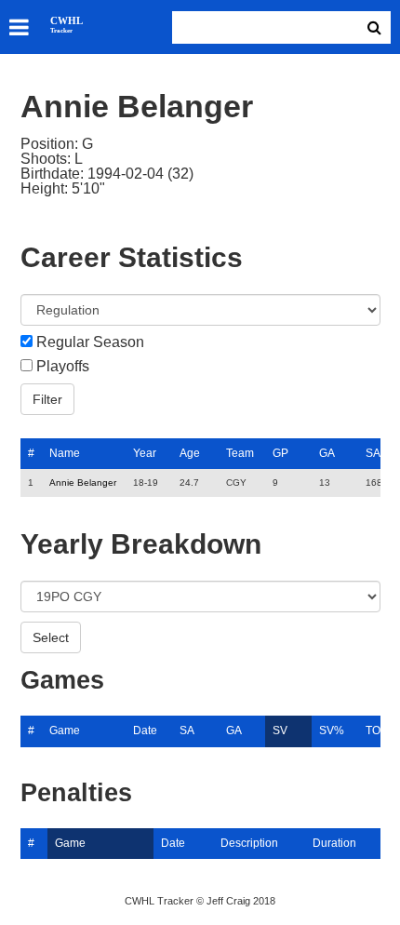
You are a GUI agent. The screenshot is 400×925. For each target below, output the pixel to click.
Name (64, 453)
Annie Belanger (82, 482)
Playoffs (62, 366)
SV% (331, 730)
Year (144, 453)
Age (190, 453)
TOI (374, 730)
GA (327, 453)
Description (249, 843)
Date (145, 730)
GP (280, 453)
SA (373, 453)
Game (64, 730)
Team (240, 453)
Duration (334, 843)
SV (280, 730)
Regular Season (90, 342)
